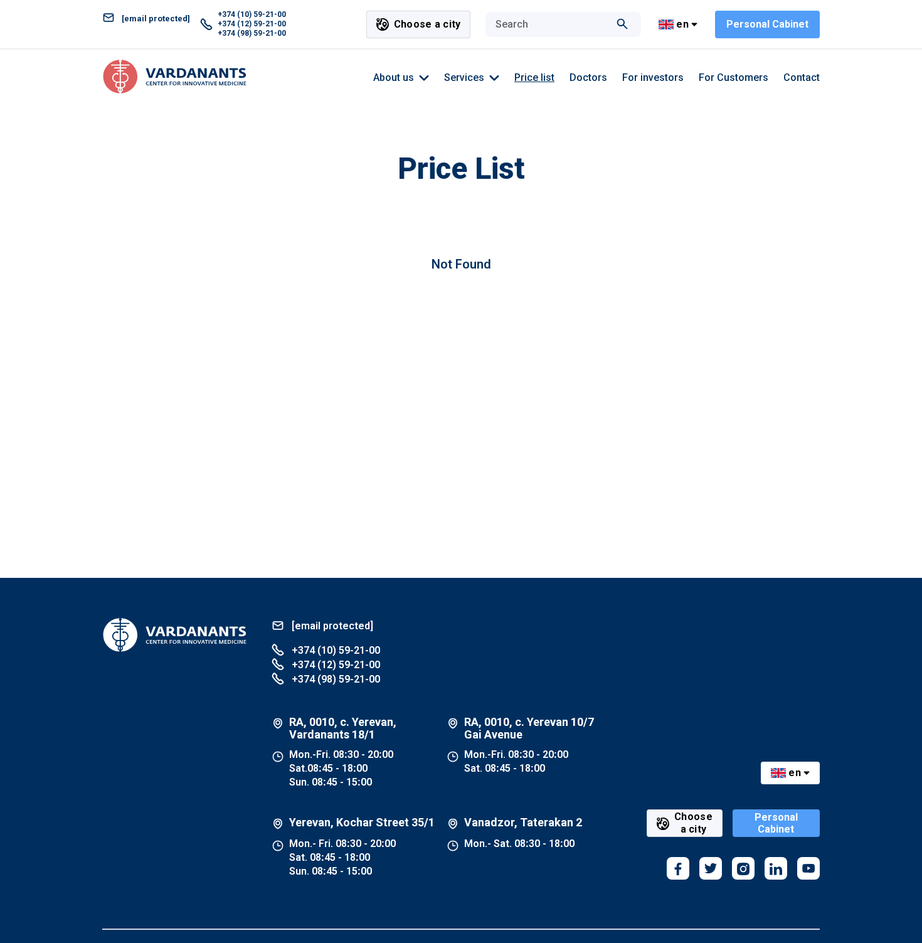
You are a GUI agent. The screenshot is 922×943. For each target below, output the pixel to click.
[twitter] (710, 868)
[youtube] (808, 868)
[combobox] (550, 24)
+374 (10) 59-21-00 (252, 14)
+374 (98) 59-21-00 (252, 33)
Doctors (588, 77)
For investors (653, 77)
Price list (534, 77)
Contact (801, 77)
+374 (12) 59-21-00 (252, 23)
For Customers (733, 77)
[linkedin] (776, 868)
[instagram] (743, 868)
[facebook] (678, 868)
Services (464, 77)
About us (393, 77)
